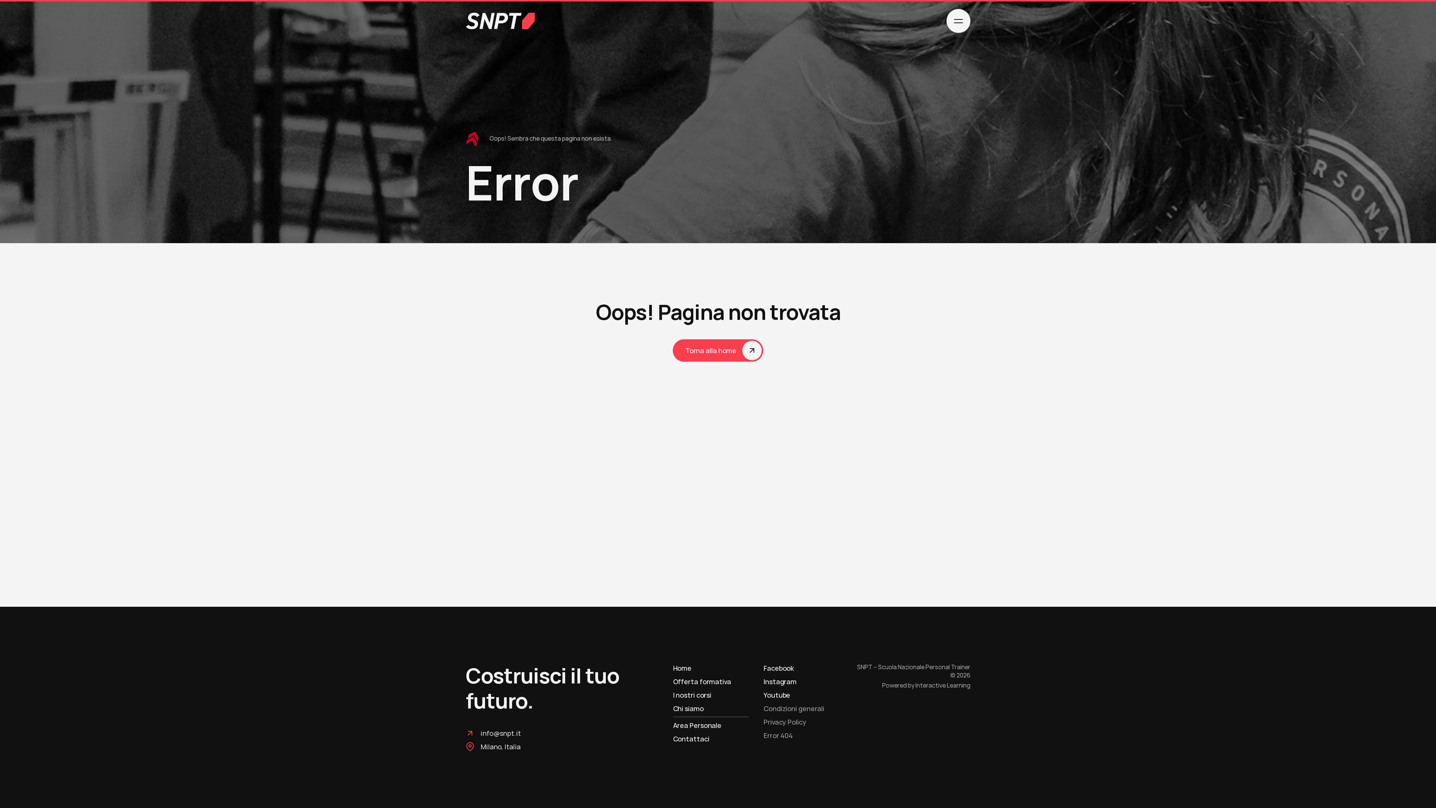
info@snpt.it (501, 733)
